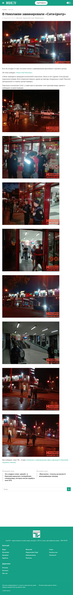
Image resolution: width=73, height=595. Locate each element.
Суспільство (53, 552)
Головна (4, 9)
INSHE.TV (11, 2)
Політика (29, 558)
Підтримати (41, 3)
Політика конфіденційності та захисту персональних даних (19, 585)
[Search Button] (69, 489)
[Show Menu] (3, 3)
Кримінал (5, 555)
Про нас (5, 573)
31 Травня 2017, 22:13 (8, 18)
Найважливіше (39, 18)
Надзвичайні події (28, 18)
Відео (4, 549)
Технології (52, 555)
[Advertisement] (36, 507)
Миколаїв (10, 9)
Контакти (5, 570)
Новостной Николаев (23, 72)
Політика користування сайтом (47, 585)
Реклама (5, 567)
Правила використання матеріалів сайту (13, 587)
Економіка (5, 552)
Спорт (51, 549)
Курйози (5, 558)
